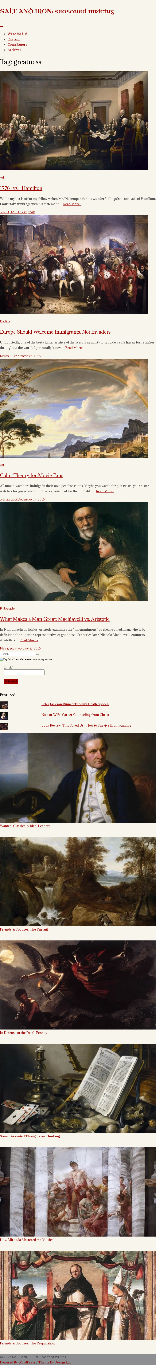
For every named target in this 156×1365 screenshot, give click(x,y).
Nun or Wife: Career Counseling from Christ (75, 715)
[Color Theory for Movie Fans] (74, 456)
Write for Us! (17, 34)
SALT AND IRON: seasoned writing (57, 11)
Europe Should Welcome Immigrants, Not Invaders (55, 332)
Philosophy (8, 608)
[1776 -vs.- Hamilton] (74, 169)
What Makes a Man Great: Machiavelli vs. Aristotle (55, 619)
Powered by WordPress (17, 1362)
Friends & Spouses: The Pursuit (24, 929)
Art (2, 177)
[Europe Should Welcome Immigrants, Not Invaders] (74, 313)
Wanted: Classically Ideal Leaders (25, 826)
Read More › (72, 204)
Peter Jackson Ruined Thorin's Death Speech (75, 704)
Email (8, 667)
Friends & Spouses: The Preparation (27, 1343)
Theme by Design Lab (54, 1362)
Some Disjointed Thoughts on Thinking (30, 1136)
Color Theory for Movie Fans (31, 475)
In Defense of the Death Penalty (23, 1033)
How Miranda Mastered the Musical (27, 1240)
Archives (14, 50)
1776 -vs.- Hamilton (21, 188)
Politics (5, 321)
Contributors (17, 44)
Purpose (14, 39)
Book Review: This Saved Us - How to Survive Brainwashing (86, 725)
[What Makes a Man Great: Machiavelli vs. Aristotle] (74, 600)
